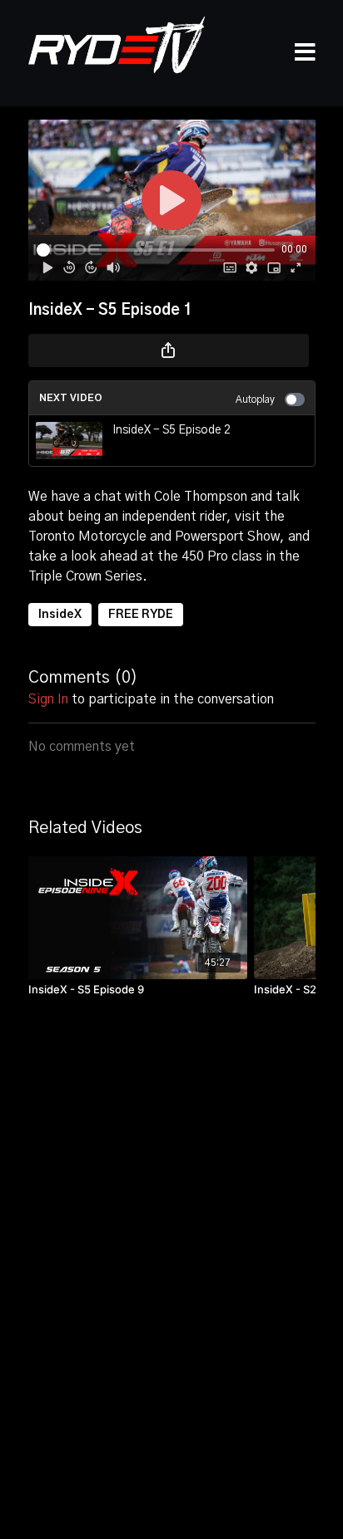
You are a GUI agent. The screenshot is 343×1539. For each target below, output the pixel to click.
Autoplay (255, 399)
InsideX (60, 614)
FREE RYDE (140, 614)
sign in (48, 699)
